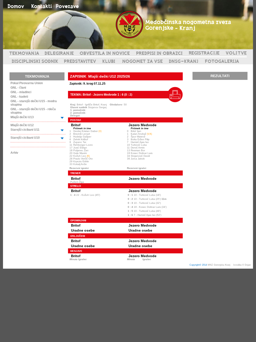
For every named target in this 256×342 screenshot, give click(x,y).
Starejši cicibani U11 (25, 129)
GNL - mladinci (20, 92)
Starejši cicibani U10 (25, 137)
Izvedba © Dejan (242, 265)
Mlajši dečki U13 (22, 117)
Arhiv (14, 152)
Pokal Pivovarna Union (26, 83)
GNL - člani (18, 87)
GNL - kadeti (19, 96)
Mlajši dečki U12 (22, 125)
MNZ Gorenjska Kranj (219, 265)
